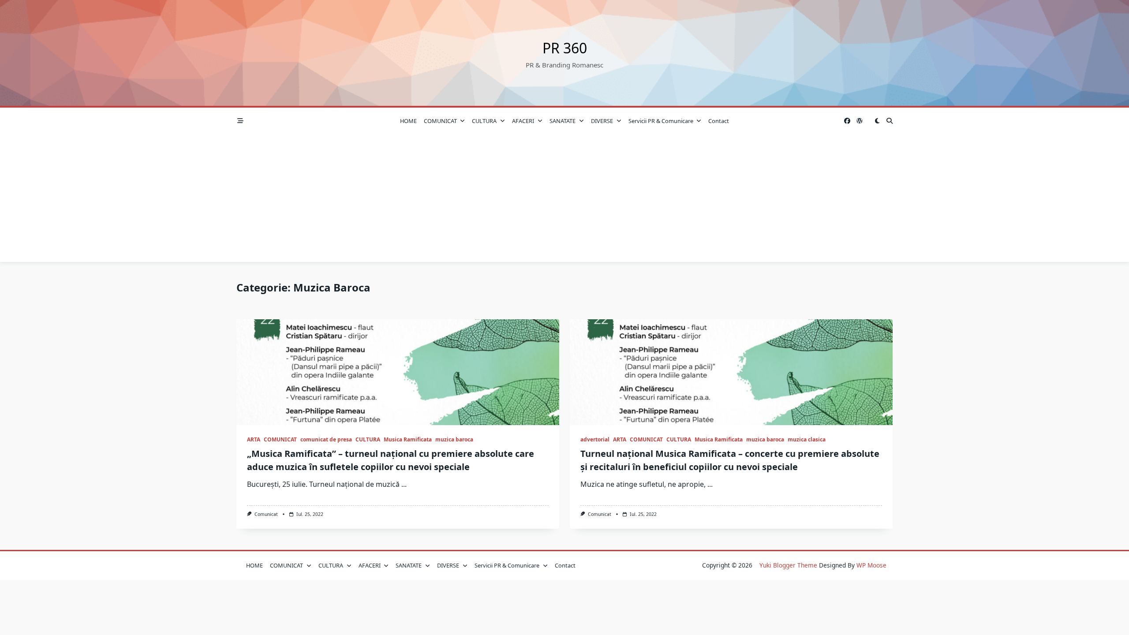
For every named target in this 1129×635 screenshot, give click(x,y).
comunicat (266, 514)
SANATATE (563, 121)
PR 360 (564, 47)
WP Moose (871, 565)
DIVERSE (602, 121)
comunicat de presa (326, 439)
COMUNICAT (440, 121)
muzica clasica (807, 439)
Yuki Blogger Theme (788, 565)
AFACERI (523, 121)
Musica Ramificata (408, 439)
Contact (718, 121)
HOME (408, 121)
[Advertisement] (564, 200)
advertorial (594, 439)
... (404, 484)
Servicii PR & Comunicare (660, 121)
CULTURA (484, 121)
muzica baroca (454, 439)
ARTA (253, 439)
